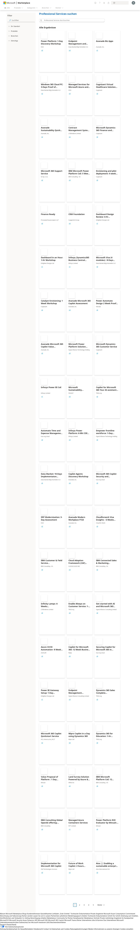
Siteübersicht (38, 929)
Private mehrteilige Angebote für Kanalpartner (116, 918)
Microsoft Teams (70, 920)
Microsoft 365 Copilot (56, 920)
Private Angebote (97, 914)
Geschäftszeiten (46, 914)
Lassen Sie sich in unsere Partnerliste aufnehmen (50, 916)
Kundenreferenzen (33, 914)
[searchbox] (23, 20)
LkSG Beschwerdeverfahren (56, 922)
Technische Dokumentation (80, 914)
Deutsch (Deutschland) (8, 924)
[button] (40, 20)
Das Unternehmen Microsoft (113, 920)
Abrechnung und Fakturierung (10, 916)
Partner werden (27, 916)
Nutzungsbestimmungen (79, 929)
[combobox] (72, 20)
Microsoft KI (4, 920)
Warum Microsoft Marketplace (11, 914)
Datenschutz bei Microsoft (28, 922)
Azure (25, 920)
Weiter (99, 905)
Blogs (24, 914)
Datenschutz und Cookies (61, 929)
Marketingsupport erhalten (77, 916)
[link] (52, 51)
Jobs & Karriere (97, 920)
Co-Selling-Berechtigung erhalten (34, 918)
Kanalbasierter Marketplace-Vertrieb (86, 918)
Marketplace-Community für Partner (60, 918)
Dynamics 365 (32, 920)
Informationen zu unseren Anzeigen (107, 929)
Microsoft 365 (43, 920)
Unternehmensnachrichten (9, 922)
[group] (42, 50)
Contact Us (47, 929)
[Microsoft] (9, 3)
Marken (91, 929)
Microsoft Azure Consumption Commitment (119, 914)
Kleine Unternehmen (84, 920)
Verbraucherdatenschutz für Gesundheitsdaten (16, 929)
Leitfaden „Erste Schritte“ (61, 914)
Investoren (42, 922)
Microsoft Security (15, 920)
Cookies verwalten (126, 929)
